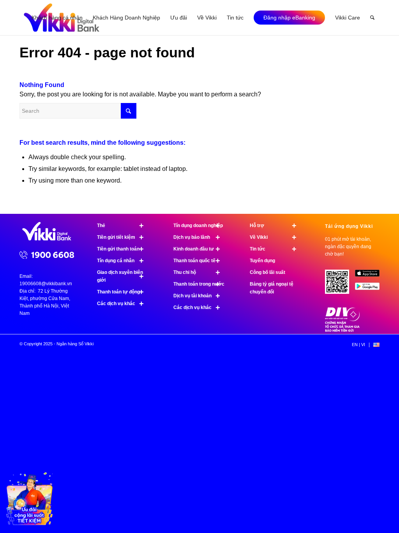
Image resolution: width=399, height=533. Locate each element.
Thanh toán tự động (120, 292)
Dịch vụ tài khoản (196, 295)
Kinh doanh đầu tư (196, 249)
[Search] (372, 17)
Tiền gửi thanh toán (120, 249)
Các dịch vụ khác (120, 303)
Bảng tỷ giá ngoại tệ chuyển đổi (271, 288)
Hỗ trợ (273, 225)
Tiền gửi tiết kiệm (120, 237)
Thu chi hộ (196, 272)
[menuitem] (57, 17)
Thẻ (120, 225)
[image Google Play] (370, 288)
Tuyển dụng (262, 260)
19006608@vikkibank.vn (45, 283)
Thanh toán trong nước (198, 284)
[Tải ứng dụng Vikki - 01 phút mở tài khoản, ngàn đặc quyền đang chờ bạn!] (340, 285)
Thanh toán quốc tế (196, 260)
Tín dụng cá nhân (120, 260)
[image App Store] (370, 276)
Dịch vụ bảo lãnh (196, 237)
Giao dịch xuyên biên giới (120, 276)
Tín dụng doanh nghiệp (198, 225)
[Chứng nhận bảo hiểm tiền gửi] (342, 330)
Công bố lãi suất (267, 272)
